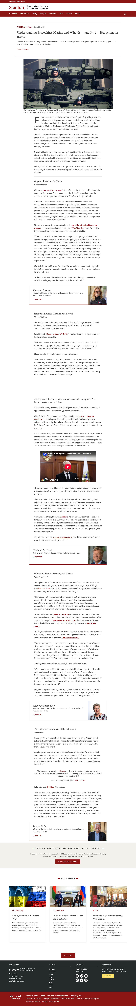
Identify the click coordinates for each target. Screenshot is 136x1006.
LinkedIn (81, 980)
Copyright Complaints (92, 999)
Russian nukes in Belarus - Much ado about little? (68, 914)
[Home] (28, 7)
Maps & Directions (47, 995)
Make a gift (108, 976)
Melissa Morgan (23, 49)
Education (24, 13)
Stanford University (17, 1)
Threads (86, 980)
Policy (34, 13)
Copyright (46, 999)
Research (13, 13)
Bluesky (81, 976)
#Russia (62, 771)
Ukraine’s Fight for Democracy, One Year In (108, 914)
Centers (52, 13)
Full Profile (37, 299)
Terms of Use (30, 999)
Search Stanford (61, 995)
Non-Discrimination (67, 999)
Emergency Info (75, 995)
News (61, 13)
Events (69, 13)
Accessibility (80, 999)
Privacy (39, 999)
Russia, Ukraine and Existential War (27, 914)
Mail (77, 976)
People (43, 13)
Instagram (77, 980)
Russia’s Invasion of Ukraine (67, 862)
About (77, 13)
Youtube (86, 976)
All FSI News (21, 27)
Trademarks (55, 999)
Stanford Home (32, 995)
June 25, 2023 (79, 780)
